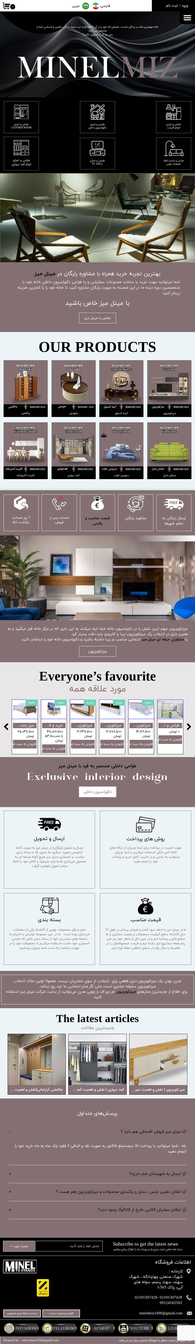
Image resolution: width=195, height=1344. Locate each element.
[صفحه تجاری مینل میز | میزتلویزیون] (173, 1328)
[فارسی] (96, 6)
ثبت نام (172, 5)
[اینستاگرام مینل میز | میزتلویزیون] (21, 1328)
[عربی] (85, 5)
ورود (185, 5)
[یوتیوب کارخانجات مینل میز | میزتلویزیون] (135, 1328)
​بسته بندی (49, 919)
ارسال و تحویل (49, 838)
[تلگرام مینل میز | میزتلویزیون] (59, 1328)
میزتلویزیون (126, 991)
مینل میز (133, 1340)
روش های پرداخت (145, 839)
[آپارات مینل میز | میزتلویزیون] (97, 1328)
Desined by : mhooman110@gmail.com (31, 1340)
